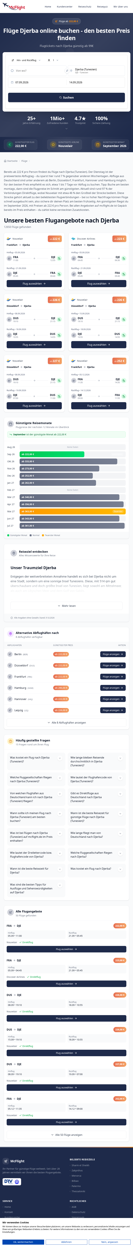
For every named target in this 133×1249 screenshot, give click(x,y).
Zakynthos (77, 1170)
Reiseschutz (84, 6)
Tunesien (75, 586)
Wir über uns (121, 6)
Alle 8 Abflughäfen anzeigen (69, 722)
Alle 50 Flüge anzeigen (68, 1135)
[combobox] (37, 70)
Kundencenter (65, 6)
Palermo (76, 1186)
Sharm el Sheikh (80, 1165)
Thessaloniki (78, 1191)
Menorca (76, 1175)
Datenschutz (78, 1212)
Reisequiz (102, 6)
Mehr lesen (69, 606)
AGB (74, 1206)
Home (48, 6)
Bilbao (75, 1180)
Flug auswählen (64, 949)
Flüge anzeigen (111, 654)
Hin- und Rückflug (26, 60)
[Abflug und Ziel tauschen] (67, 70)
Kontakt (9, 1212)
